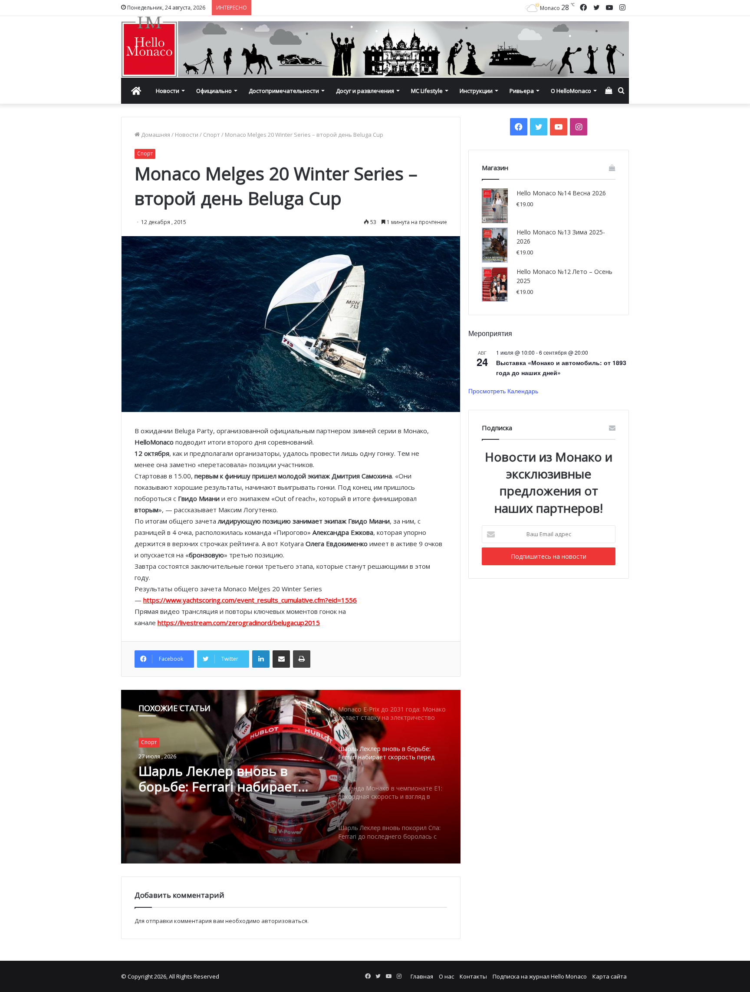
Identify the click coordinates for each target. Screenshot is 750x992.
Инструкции (476, 91)
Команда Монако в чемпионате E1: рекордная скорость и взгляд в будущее (225, 781)
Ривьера (522, 91)
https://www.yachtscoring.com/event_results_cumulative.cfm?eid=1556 (250, 600)
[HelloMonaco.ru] (375, 46)
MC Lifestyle (427, 91)
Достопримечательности (284, 91)
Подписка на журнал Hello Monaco (540, 976)
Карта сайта (609, 976)
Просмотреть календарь (503, 390)
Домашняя (155, 134)
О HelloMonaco (571, 91)
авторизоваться (284, 921)
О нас (446, 976)
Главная (422, 976)
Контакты (473, 976)
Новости (167, 91)
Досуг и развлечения (365, 91)
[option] (291, 776)
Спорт (211, 134)
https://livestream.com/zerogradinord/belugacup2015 (239, 622)
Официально (214, 91)
